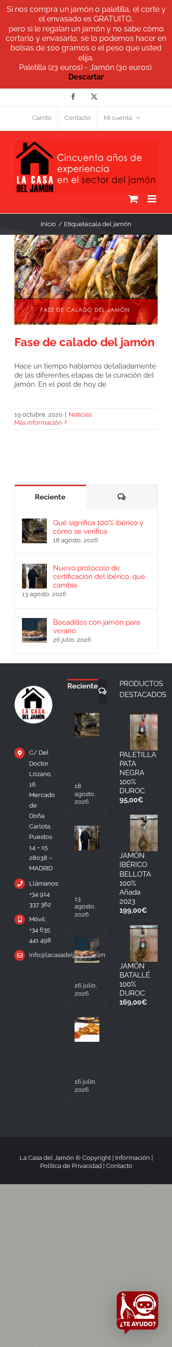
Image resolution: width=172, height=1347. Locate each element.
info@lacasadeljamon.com (41, 954)
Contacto (119, 1165)
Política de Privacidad (71, 1165)
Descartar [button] (86, 76)
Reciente (50, 497)
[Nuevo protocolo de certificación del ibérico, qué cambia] (34, 568)
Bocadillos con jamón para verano (96, 626)
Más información (38, 422)
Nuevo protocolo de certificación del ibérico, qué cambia (99, 576)
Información (132, 1157)
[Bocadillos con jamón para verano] (34, 622)
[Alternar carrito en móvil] (133, 199)
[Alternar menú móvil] (153, 199)
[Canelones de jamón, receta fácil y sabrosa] (87, 1029)
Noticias (80, 414)
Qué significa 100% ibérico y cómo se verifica (98, 527)
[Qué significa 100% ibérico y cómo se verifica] (34, 523)
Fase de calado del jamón (84, 342)
